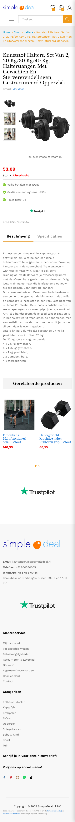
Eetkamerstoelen (14, 702)
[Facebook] (4, 778)
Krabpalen (9, 712)
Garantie (8, 665)
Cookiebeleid (11, 675)
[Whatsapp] (24, 777)
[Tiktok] (31, 777)
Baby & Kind (11, 734)
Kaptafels (9, 707)
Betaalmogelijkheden (16, 654)
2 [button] (39, 466)
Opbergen (9, 723)
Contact (8, 681)
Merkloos (18, 88)
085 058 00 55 (28, 572)
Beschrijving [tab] (18, 236)
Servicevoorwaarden (11, 814)
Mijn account (11, 643)
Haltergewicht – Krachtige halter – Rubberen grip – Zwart (55, 438)
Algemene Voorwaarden (18, 670)
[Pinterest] (11, 778)
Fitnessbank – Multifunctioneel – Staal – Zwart (16, 438)
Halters (28, 32)
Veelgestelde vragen (16, 648)
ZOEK (67, 19)
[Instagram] (17, 777)
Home (6, 32)
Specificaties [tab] (49, 236)
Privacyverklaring (54, 811)
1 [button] (36, 466)
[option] (9, 103)
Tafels (7, 718)
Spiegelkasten (12, 729)
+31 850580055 (26, 567)
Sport (6, 739)
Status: (7, 175)
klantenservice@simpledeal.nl (31, 561)
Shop (17, 32)
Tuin (5, 745)
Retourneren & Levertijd (19, 659)
